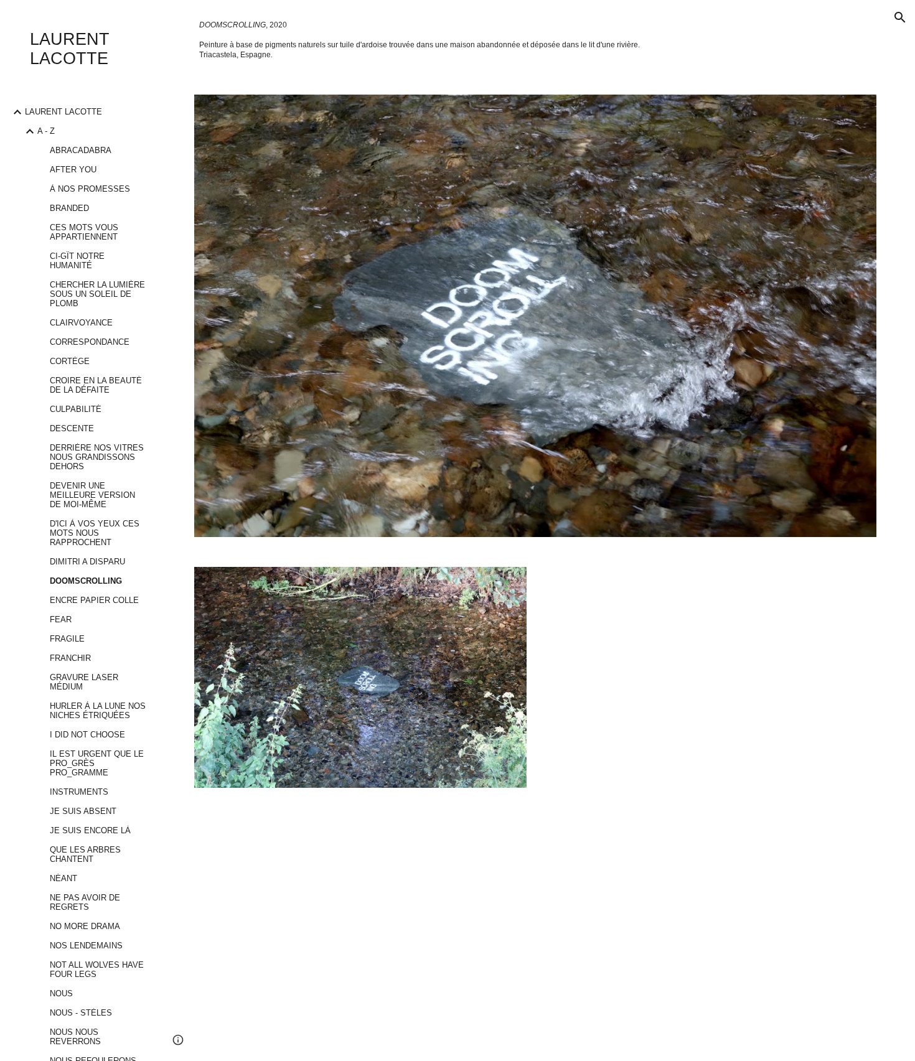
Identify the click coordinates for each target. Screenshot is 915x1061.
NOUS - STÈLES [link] (81, 1012)
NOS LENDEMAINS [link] (86, 945)
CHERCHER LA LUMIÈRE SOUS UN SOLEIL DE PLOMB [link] (97, 294)
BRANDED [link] (69, 208)
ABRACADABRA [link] (80, 150)
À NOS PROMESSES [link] (90, 189)
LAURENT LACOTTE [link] (63, 111)
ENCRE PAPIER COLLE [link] (94, 600)
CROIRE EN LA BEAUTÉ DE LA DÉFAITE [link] (96, 385)
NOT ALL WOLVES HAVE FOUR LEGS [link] (97, 969)
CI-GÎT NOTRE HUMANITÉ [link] (77, 260)
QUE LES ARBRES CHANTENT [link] (85, 854)
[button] (900, 17)
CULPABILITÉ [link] (75, 409)
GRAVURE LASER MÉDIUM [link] (84, 682)
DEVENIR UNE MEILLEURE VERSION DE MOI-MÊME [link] (92, 495)
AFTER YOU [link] (73, 169)
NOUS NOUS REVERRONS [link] (75, 1036)
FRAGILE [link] (67, 638)
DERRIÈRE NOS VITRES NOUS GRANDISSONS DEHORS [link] (97, 457)
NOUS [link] (61, 993)
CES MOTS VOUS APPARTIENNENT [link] (84, 232)
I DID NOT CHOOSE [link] (87, 734)
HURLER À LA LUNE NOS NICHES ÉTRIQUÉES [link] (98, 710)
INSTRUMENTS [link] (79, 792)
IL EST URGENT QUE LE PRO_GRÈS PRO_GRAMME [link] (97, 763)
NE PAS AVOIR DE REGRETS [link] (85, 902)
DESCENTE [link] (72, 428)
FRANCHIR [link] (70, 658)
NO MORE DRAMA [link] (85, 926)
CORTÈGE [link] (70, 361)
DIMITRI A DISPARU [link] (87, 561)
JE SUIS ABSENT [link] (83, 811)
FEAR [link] (61, 619)
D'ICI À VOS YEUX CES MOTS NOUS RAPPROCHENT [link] (94, 533)
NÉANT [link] (63, 878)
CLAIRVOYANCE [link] (81, 322)
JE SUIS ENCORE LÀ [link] (90, 830)
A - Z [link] (46, 131)
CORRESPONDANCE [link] (89, 342)
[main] (535, 40)
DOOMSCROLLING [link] (86, 581)
